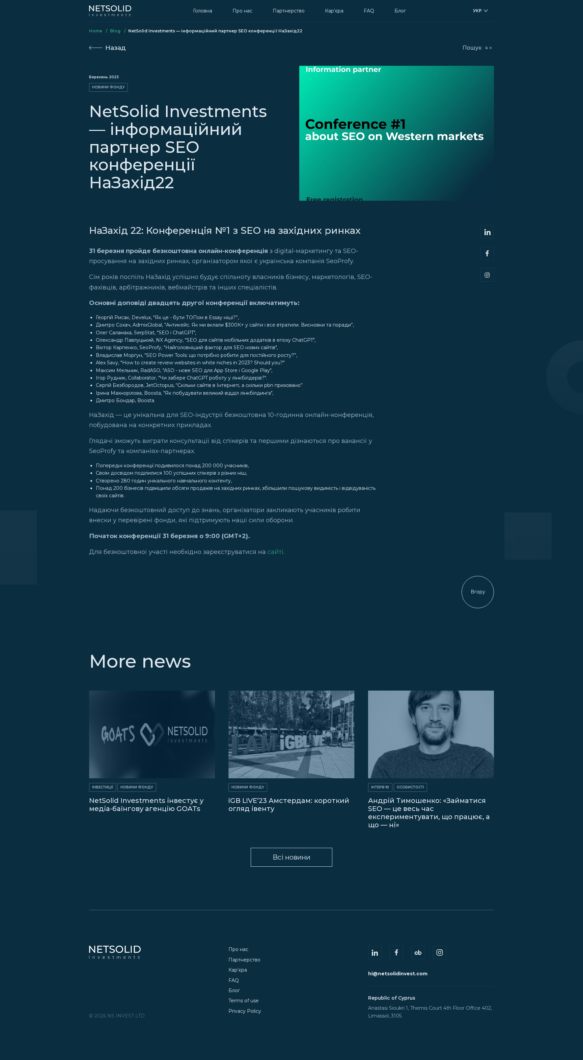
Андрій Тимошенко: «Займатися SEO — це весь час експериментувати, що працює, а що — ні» (429, 813)
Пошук (472, 48)
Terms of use (243, 1001)
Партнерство (289, 11)
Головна (202, 11)
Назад (115, 48)
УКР (477, 10)
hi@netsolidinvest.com (397, 974)
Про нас (242, 11)
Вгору (478, 592)
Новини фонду (108, 87)
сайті (275, 552)
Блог (400, 11)
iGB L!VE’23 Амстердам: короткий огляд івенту (288, 805)
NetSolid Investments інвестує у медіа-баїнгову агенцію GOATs (146, 805)
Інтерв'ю (380, 787)
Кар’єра (334, 11)
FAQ (369, 11)
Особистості (410, 787)
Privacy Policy (244, 1011)
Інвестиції (102, 787)
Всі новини (291, 857)
